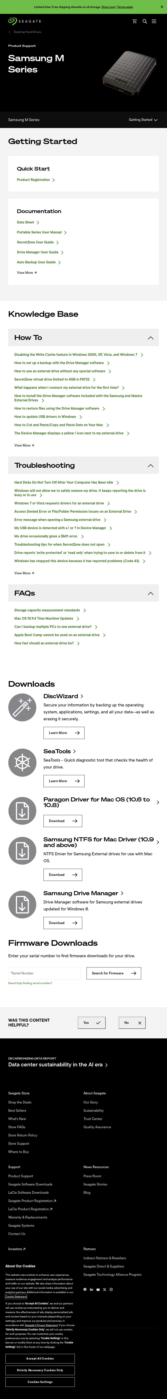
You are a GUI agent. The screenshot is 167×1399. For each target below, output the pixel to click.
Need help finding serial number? (30, 983)
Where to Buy (19, 1152)
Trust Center (93, 1119)
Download (57, 821)
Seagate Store (19, 1093)
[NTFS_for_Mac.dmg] (22, 851)
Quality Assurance (98, 1127)
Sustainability (94, 1110)
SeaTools (57, 751)
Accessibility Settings (20, 1392)
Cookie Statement (16, 1296)
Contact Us (17, 1234)
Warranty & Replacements (28, 1217)
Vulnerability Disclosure (21, 1381)
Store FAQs (17, 1127)
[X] (104, 1302)
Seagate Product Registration (30, 1201)
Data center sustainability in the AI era (55, 1065)
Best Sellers (17, 1110)
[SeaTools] (22, 763)
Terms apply (125, 7)
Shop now (108, 7)
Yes (86, 1023)
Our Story (91, 1102)
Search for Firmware (108, 973)
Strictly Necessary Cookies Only (40, 1370)
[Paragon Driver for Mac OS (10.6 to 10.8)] (22, 811)
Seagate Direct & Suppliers (104, 1266)
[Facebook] (85, 1302)
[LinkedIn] (91, 1302)
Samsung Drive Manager (80, 893)
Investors (15, 1249)
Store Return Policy (23, 1135)
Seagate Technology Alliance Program (113, 1274)
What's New (17, 1119)
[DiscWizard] (22, 707)
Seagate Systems (21, 1225)
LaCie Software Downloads (29, 1192)
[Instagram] (111, 1302)
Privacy (12, 1374)
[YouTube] (98, 1302)
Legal (11, 1366)
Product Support (21, 1176)
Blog (87, 1192)
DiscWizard (60, 696)
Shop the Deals (20, 1102)
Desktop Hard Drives (27, 32)
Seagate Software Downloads (30, 1184)
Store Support (19, 1143)
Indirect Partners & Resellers (105, 1258)
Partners (90, 1249)
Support (14, 1167)
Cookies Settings (18, 1388)
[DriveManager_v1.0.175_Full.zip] (22, 904)
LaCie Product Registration (29, 1209)
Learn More (58, 733)
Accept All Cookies (40, 1358)
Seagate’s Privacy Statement (41, 1325)
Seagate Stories (96, 1184)
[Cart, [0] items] (135, 21)
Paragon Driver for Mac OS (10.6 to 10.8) (96, 802)
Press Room (93, 1176)
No (126, 1023)
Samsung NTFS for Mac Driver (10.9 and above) (98, 842)
